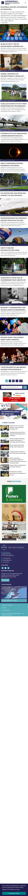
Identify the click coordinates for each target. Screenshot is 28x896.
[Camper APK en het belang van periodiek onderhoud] (4, 467)
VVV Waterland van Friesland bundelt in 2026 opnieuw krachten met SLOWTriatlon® (13, 194)
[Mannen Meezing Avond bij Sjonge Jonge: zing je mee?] (4, 447)
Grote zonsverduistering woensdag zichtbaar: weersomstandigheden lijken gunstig (14, 164)
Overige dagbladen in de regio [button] (9, 600)
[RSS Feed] (8, 568)
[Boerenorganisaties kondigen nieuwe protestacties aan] (14, 207)
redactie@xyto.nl (7, 560)
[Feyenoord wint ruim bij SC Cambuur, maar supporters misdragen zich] (4, 428)
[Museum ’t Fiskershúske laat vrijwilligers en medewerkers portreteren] (14, 297)
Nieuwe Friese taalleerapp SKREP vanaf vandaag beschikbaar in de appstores (13, 338)
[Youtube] (5, 568)
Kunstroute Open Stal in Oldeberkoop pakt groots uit (13, 279)
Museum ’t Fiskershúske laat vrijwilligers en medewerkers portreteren (14, 308)
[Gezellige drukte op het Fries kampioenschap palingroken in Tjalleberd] (14, 93)
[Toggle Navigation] (25, 2)
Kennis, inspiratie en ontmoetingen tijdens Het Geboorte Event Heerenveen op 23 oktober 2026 (13, 75)
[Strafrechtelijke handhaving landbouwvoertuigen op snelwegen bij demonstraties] (14, 122)
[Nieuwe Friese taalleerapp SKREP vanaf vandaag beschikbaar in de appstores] (14, 326)
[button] (4, 23)
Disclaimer (4, 607)
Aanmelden (5, 580)
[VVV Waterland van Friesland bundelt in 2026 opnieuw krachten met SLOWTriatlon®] (14, 182)
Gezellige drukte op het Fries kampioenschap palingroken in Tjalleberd (14, 105)
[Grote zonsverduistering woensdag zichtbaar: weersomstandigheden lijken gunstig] (14, 152)
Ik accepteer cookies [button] (14, 893)
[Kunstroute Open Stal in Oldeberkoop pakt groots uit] (14, 267)
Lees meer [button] (17, 889)
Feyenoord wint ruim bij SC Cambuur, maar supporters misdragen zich (17, 427)
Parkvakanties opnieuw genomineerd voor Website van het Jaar (18, 473)
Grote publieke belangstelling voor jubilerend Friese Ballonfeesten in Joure (11, 249)
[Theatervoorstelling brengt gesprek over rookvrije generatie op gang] (14, 356)
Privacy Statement (6, 610)
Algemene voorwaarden (7, 605)
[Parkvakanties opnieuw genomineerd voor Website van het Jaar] (4, 474)
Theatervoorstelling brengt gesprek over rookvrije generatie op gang (13, 368)
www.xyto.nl (6, 562)
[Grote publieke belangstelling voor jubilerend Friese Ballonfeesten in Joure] (14, 237)
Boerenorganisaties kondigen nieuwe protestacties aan (14, 219)
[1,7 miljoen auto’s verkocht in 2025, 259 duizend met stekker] (4, 454)
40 (21, 380)
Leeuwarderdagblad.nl (11, 1)
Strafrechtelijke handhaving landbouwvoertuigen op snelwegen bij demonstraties (14, 134)
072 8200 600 (6, 558)
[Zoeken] (25, 387)
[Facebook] (2, 568)
